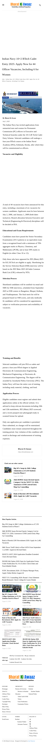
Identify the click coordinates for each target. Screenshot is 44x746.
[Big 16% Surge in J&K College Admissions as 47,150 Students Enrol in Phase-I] (7, 470)
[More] (29, 85)
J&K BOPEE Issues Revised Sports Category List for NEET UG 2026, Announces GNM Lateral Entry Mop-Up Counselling (32, 598)
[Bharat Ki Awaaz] (21, 5)
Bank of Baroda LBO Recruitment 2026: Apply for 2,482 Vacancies (11, 620)
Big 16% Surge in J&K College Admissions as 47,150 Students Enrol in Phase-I (25, 470)
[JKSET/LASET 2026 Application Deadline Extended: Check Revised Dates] (11, 633)
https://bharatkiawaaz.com (25, 452)
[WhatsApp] (14, 507)
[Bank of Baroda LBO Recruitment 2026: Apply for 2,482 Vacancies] (7, 495)
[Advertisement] (22, 34)
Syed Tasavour (31, 741)
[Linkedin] (30, 724)
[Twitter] (9, 507)
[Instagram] (30, 721)
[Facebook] (4, 507)
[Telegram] (19, 507)
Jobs (3, 79)
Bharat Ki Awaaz (10, 118)
